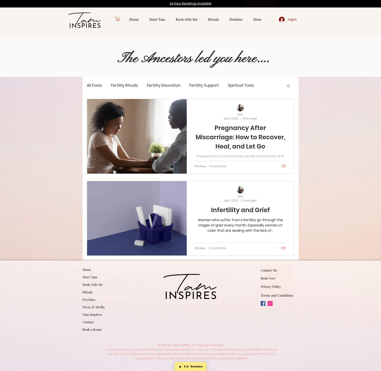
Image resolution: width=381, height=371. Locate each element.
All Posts (94, 85)
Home (86, 269)
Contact (88, 322)
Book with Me (92, 284)
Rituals (87, 292)
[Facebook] (263, 303)
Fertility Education (164, 85)
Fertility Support (204, 85)
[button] (118, 19)
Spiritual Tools (241, 85)
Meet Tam (89, 277)
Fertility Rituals (124, 85)
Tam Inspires (92, 314)
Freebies (88, 299)
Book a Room (92, 329)
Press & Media (93, 307)
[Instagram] (270, 303)
